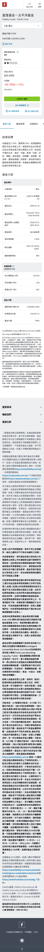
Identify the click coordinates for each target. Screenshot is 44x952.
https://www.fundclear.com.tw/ (23, 478)
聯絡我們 (6, 414)
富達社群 (6, 421)
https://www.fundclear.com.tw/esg (18, 879)
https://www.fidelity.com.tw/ (28, 468)
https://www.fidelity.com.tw (15, 756)
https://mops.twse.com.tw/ (15, 475)
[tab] (7, 123)
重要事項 (6, 407)
